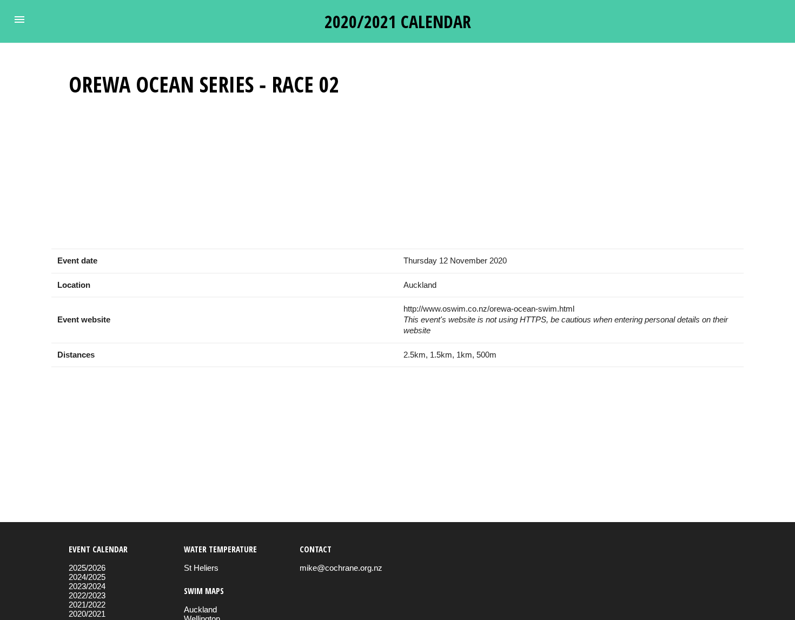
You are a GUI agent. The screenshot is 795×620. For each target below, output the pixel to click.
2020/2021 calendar (397, 21)
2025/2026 (87, 567)
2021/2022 (87, 604)
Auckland (200, 609)
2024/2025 (87, 577)
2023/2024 (87, 586)
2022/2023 (87, 595)
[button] (19, 19)
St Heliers (201, 567)
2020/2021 (87, 613)
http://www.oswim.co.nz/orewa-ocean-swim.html (488, 308)
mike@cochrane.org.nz (341, 567)
